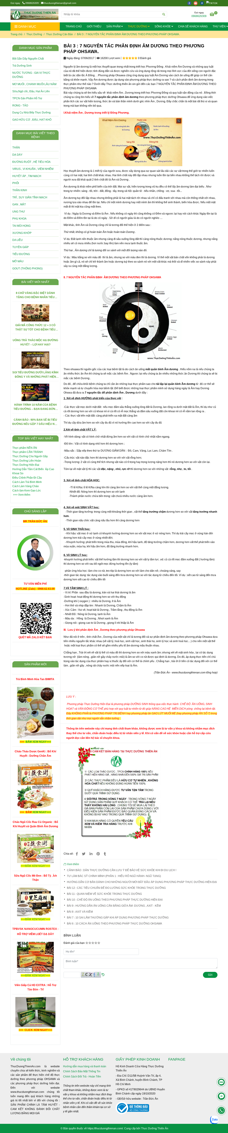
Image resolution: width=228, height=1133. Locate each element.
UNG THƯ (18, 211)
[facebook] (190, 3)
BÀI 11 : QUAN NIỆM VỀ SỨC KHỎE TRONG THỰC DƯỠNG (104, 893)
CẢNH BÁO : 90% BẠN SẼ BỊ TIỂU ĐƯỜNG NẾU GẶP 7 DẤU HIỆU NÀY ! (35, 422)
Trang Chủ (74, 26)
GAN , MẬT (19, 204)
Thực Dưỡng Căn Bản (59, 34)
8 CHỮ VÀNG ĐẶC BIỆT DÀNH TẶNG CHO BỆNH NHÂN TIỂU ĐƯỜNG (35, 295)
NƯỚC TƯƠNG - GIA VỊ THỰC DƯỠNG (31, 75)
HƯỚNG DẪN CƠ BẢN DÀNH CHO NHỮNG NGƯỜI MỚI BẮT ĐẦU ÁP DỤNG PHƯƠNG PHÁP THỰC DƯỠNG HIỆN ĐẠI (142, 882)
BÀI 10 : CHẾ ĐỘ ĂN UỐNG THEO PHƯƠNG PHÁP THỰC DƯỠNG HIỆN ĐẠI (115, 899)
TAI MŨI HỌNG (21, 225)
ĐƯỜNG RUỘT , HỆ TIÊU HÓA (31, 161)
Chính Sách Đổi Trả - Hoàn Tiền (82, 1076)
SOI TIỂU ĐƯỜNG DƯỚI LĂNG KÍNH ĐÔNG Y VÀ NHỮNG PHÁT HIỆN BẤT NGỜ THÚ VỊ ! (35, 375)
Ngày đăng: (73, 58)
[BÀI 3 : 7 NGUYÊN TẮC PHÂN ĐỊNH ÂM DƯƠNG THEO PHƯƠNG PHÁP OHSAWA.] (35, 14)
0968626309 (32, 3)
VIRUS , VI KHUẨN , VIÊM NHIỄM (32, 168)
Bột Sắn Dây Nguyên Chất (28, 58)
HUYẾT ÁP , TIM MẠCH (26, 176)
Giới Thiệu (94, 26)
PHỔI (15, 183)
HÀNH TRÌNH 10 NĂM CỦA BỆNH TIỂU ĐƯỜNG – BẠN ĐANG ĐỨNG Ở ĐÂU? (35, 407)
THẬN (16, 147)
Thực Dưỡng (138, 26)
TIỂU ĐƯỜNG (21, 254)
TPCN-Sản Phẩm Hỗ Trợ (27, 98)
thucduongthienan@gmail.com (60, 3)
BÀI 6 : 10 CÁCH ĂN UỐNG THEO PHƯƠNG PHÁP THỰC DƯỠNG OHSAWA (114, 923)
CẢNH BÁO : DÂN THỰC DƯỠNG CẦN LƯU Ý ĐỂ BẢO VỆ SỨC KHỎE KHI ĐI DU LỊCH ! (121, 870)
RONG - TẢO (20, 105)
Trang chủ (16, 34)
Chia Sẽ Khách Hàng (193, 26)
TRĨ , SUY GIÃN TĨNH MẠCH (29, 197)
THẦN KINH (19, 190)
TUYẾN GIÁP (20, 247)
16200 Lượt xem (110, 58)
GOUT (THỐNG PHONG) (27, 268)
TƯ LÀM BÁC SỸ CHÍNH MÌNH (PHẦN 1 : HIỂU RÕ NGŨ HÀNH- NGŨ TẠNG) (114, 876)
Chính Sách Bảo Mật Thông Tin (81, 1071)
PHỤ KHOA (19, 218)
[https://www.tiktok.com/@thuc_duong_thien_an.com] (212, 3)
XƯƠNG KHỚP (22, 233)
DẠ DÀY (17, 154)
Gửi (210, 974)
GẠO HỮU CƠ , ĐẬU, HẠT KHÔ (31, 119)
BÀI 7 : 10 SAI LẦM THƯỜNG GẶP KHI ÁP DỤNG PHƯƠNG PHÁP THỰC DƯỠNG (118, 917)
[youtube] (197, 3)
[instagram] (203, 3)
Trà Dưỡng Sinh (22, 65)
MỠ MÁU (18, 261)
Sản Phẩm (113, 26)
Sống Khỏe (163, 26)
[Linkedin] (91, 854)
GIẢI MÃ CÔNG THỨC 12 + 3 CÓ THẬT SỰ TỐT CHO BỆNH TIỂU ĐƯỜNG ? (35, 328)
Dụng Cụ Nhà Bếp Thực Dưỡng (31, 112)
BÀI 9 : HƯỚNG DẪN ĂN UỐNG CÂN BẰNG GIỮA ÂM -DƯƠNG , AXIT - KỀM (114, 905)
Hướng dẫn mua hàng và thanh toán (84, 1066)
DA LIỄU (17, 240)
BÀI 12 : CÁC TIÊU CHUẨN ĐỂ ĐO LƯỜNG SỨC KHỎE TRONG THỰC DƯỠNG (116, 887)
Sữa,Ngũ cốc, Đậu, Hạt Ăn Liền (31, 91)
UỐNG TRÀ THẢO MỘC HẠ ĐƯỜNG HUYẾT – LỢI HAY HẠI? (35, 342)
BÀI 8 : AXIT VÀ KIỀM (80, 911)
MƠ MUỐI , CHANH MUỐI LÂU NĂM (34, 84)
